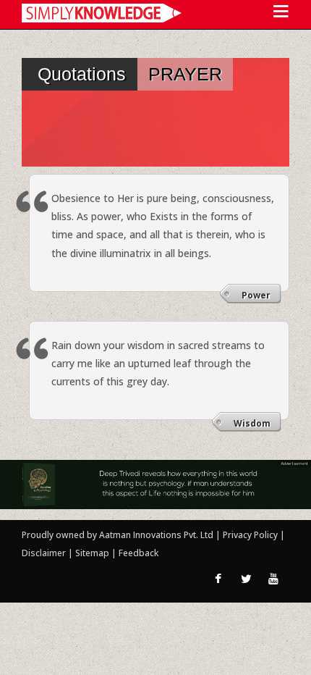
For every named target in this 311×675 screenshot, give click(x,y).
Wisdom (252, 423)
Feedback (138, 553)
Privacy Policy (251, 535)
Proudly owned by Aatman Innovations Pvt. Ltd (117, 535)
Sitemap (93, 553)
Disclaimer (44, 553)
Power (256, 295)
